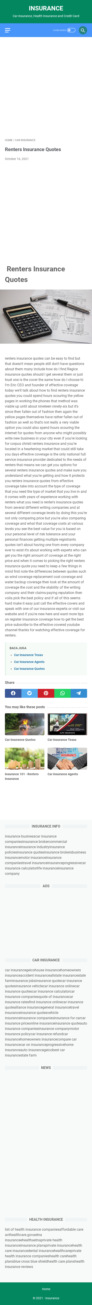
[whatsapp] (62, 693)
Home (46, 1289)
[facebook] (13, 693)
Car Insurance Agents (29, 662)
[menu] (10, 30)
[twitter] (29, 693)
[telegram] (79, 693)
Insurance (46, 8)
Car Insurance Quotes (29, 669)
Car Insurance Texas (28, 655)
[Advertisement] (46, 87)
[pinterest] (46, 693)
